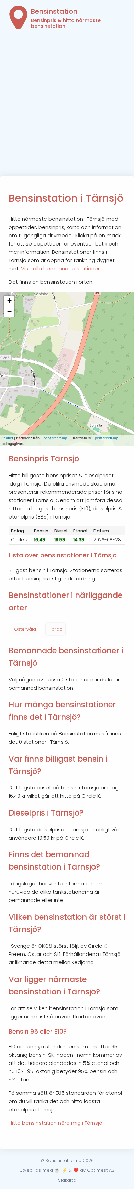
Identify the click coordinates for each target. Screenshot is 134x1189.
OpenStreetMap (54, 437)
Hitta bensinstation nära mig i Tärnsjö (55, 1122)
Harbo (55, 629)
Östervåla (25, 629)
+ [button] (9, 300)
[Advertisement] (67, 106)
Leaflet (7, 437)
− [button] (9, 311)
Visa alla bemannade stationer (60, 268)
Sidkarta (67, 1180)
